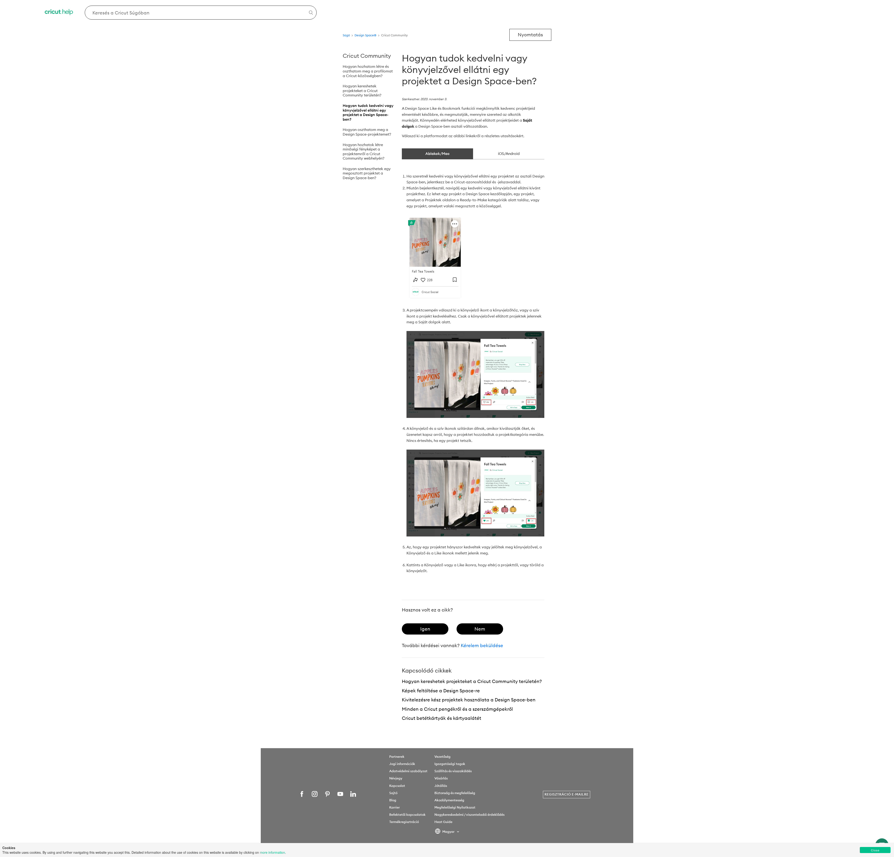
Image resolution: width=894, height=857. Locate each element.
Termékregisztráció (404, 822)
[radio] (425, 629)
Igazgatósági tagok (449, 764)
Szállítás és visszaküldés (453, 771)
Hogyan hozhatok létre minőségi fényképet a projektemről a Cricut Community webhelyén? (363, 151)
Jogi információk (402, 764)
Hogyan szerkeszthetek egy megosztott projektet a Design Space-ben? (367, 173)
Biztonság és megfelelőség (454, 793)
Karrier (394, 807)
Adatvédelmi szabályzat (408, 771)
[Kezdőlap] (59, 12)
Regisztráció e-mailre (567, 794)
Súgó (346, 35)
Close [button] (875, 850)
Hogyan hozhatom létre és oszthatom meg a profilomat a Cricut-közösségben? (368, 71)
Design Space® (365, 35)
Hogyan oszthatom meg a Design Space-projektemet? (367, 132)
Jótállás (440, 786)
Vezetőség (442, 757)
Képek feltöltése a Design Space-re (441, 690)
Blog (392, 800)
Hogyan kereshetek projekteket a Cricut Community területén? (362, 90)
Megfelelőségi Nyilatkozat (454, 807)
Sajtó (393, 793)
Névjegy (395, 778)
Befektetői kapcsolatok (407, 815)
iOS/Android (509, 153)
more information (272, 852)
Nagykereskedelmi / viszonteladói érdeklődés (469, 815)
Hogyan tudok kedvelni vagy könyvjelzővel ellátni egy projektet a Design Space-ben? (368, 112)
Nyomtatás (530, 35)
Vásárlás (441, 778)
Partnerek (396, 757)
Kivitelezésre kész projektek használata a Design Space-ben (468, 700)
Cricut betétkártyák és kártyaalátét (441, 718)
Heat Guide (443, 822)
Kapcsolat (397, 786)
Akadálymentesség (449, 800)
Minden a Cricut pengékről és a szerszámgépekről (457, 709)
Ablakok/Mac (437, 153)
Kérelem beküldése (482, 645)
